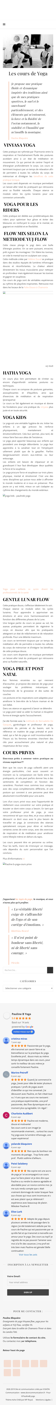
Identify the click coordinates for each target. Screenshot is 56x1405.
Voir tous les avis (28, 1254)
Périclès (15, 962)
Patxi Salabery (19, 1163)
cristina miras (19, 1038)
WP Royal (29, 1399)
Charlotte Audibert (22, 1113)
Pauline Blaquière (19, 138)
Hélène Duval (34, 259)
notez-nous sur (21, 1031)
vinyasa (45, 406)
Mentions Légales (43, 1399)
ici (24, 858)
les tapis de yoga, (24, 899)
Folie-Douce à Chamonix (36, 287)
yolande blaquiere (21, 1143)
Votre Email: (13, 1276)
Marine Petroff (19, 1072)
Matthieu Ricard (20, 931)
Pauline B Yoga (21, 1014)
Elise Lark (16, 1211)
